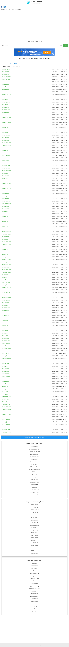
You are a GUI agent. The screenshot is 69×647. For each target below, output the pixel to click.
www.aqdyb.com (6, 142)
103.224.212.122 (34, 510)
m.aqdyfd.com (6, 257)
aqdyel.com (5, 99)
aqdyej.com (5, 366)
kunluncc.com (34, 446)
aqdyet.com (5, 345)
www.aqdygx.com (6, 409)
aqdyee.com (5, 119)
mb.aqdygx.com (6, 348)
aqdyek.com (5, 279)
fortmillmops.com (34, 578)
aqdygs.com (5, 74)
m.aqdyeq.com (6, 165)
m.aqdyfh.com (6, 356)
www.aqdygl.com (6, 191)
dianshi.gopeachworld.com (34, 461)
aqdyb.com (5, 152)
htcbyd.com (34, 583)
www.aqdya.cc (6, 404)
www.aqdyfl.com (6, 297)
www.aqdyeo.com (6, 234)
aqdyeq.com (5, 175)
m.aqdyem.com (6, 135)
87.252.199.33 (34, 538)
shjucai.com (34, 601)
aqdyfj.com (5, 305)
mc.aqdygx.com (6, 318)
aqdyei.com (5, 163)
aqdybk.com (5, 310)
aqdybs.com (5, 158)
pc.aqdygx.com (6, 315)
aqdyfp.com (5, 254)
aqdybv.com (5, 178)
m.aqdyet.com (6, 376)
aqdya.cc (4, 401)
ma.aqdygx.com (6, 312)
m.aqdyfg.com (6, 262)
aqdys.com (5, 92)
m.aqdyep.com (6, 229)
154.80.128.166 (34, 525)
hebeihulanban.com (34, 588)
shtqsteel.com (34, 593)
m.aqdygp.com (6, 429)
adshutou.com (34, 565)
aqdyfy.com (5, 219)
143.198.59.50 (34, 548)
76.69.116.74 (34, 530)
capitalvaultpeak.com (34, 609)
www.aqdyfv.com (6, 244)
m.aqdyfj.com (5, 422)
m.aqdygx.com (6, 340)
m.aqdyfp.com (6, 424)
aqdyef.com (5, 295)
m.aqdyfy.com (6, 274)
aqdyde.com (5, 368)
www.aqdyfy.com (6, 272)
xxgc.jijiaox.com (34, 482)
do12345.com (34, 568)
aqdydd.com (5, 302)
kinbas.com (34, 591)
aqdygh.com (5, 97)
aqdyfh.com (5, 325)
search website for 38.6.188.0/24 (34, 437)
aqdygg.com (5, 84)
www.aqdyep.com (6, 224)
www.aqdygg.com (6, 188)
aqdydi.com (5, 249)
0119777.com (34, 479)
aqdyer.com (5, 150)
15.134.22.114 (34, 532)
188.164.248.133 (34, 517)
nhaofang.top (34, 484)
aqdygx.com (5, 160)
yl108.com (34, 472)
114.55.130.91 (34, 520)
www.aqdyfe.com (6, 414)
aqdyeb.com (5, 206)
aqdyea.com (5, 112)
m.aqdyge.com (6, 300)
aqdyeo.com (5, 338)
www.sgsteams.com (34, 449)
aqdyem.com (5, 252)
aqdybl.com (5, 333)
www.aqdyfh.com (6, 417)
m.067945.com (35, 459)
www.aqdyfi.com (6, 406)
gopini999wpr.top (34, 586)
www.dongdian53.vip (34, 494)
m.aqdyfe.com (6, 419)
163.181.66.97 (34, 535)
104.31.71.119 (34, 550)
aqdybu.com (5, 267)
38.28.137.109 (34, 553)
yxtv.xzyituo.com (34, 454)
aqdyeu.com (5, 198)
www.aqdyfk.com (6, 269)
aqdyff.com (5, 239)
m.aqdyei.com (6, 155)
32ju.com (34, 563)
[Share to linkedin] (5, 7)
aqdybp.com (5, 193)
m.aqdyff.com (5, 236)
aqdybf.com (5, 216)
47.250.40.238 (34, 512)
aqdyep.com (5, 137)
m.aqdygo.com (6, 79)
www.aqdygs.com (6, 81)
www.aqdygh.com (6, 94)
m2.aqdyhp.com (6, 358)
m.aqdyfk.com (6, 201)
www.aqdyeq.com (6, 130)
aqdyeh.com (5, 384)
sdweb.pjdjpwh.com (34, 469)
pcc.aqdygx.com (6, 394)
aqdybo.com (5, 208)
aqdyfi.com (5, 147)
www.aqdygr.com (6, 432)
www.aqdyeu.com (6, 145)
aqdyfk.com (5, 180)
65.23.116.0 (34, 515)
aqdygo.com (5, 71)
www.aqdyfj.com (6, 122)
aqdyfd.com (5, 386)
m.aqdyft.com (5, 285)
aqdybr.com (5, 127)
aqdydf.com (5, 221)
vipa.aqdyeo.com (6, 203)
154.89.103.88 (34, 545)
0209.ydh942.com (34, 467)
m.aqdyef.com (6, 307)
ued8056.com (34, 464)
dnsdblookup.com (5, 9)
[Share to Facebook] (1, 7)
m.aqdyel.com (6, 114)
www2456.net (34, 598)
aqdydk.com (5, 107)
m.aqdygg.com (6, 196)
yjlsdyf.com (34, 474)
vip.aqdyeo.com (6, 373)
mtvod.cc (34, 606)
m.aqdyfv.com (6, 411)
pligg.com (34, 576)
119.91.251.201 (34, 507)
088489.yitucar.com (34, 451)
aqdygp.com (5, 246)
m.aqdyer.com (6, 168)
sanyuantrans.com (34, 603)
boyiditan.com (34, 570)
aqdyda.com (5, 140)
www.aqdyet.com (6, 264)
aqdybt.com (5, 173)
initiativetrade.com (34, 573)
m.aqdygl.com (6, 343)
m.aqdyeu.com (6, 213)
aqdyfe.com (5, 132)
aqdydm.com (5, 363)
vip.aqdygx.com (6, 351)
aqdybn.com (5, 125)
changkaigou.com (34, 596)
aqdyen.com (5, 89)
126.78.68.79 (34, 522)
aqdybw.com (5, 399)
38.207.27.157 (34, 505)
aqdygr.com (5, 378)
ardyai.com (5, 391)
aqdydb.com (5, 371)
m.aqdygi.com (6, 102)
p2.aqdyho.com (6, 292)
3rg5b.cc (34, 487)
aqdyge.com (5, 381)
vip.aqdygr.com (6, 323)
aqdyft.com (5, 335)
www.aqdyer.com (6, 183)
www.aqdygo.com (6, 76)
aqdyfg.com (5, 330)
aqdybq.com (5, 186)
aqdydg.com (5, 389)
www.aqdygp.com (6, 287)
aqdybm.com (5, 427)
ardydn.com (5, 290)
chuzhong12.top (34, 492)
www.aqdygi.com (6, 117)
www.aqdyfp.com (6, 259)
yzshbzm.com (34, 581)
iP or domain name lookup (34, 41)
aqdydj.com (5, 211)
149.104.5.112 (34, 540)
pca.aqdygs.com (6, 69)
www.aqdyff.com (6, 241)
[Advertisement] (34, 26)
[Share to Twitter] (3, 7)
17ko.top (34, 611)
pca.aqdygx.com (6, 320)
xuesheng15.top (34, 489)
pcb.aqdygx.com (6, 396)
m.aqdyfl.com (5, 353)
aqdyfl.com (5, 226)
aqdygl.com (5, 86)
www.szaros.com (34, 456)
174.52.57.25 (34, 543)
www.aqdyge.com (6, 231)
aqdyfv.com (5, 277)
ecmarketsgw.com (34, 477)
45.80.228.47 (34, 527)
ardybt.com (5, 361)
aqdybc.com (5, 328)
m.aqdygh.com (6, 282)
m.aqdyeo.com (6, 109)
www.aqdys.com (6, 170)
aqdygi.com (5, 104)
